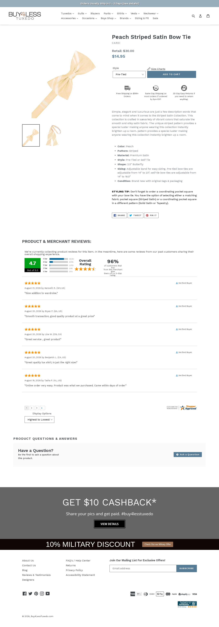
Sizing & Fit (142, 18)
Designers (28, 579)
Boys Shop (107, 18)
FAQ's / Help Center (78, 560)
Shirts (121, 13)
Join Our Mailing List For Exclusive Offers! (137, 560)
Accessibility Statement (80, 574)
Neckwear (150, 13)
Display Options (42, 413)
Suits (81, 13)
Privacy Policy (74, 570)
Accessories (68, 18)
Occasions (88, 18)
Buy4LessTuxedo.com (42, 616)
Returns (71, 565)
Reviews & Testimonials (36, 574)
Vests (134, 13)
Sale (155, 18)
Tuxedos (66, 13)
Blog (24, 570)
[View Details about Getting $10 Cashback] (109, 527)
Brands (124, 18)
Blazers (95, 13)
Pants (107, 13)
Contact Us (29, 565)
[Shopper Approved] (187, 606)
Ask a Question (189, 454)
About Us (28, 560)
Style (116, 68)
